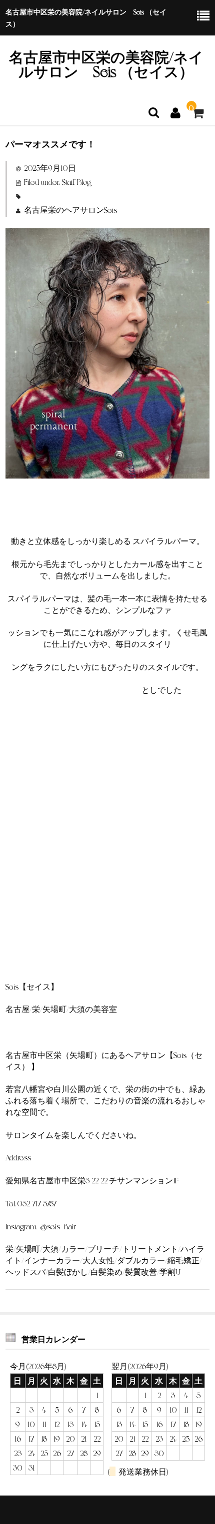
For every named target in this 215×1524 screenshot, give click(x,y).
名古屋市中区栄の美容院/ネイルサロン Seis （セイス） (106, 63)
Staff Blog (76, 181)
